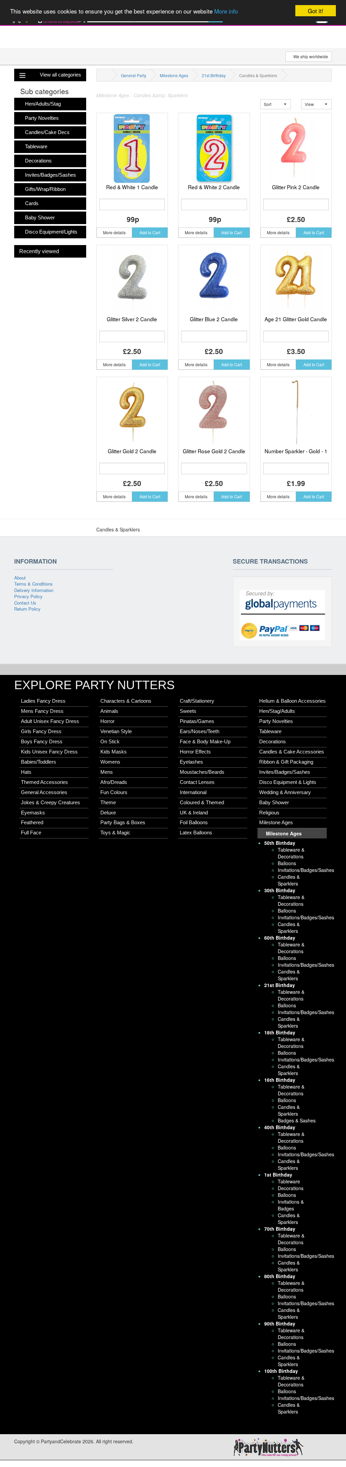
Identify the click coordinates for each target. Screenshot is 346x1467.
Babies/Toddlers (38, 762)
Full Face (31, 832)
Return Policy (27, 609)
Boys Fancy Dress (42, 741)
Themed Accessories (44, 782)
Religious (269, 812)
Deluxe (108, 812)
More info (226, 11)
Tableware (36, 146)
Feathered (32, 822)
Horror (107, 721)
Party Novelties (42, 118)
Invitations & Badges (291, 1205)
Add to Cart (150, 232)
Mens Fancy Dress (42, 711)
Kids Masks (113, 751)
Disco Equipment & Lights (287, 782)
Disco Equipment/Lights (51, 232)
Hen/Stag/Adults (277, 711)
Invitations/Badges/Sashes (306, 870)
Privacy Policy (28, 596)
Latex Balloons (196, 832)
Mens (106, 772)
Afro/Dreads (113, 782)
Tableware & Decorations (291, 853)
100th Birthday (281, 1370)
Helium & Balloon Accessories (292, 701)
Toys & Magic (115, 832)
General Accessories (44, 792)
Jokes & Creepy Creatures (50, 802)
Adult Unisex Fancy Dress (50, 721)
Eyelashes (191, 762)
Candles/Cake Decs (47, 132)
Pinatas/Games (197, 721)
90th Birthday (279, 1323)
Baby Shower (40, 217)
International (193, 792)
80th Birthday (279, 1276)
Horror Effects (195, 751)
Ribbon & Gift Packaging (286, 762)
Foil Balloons (194, 822)
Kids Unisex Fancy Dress (49, 751)
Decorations (38, 160)
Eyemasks (33, 812)
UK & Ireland (194, 812)
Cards (32, 203)
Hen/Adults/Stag (43, 104)
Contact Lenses (197, 782)
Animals (109, 711)
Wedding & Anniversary (285, 792)
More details (114, 232)
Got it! (315, 10)
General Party (133, 75)
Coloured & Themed (202, 802)
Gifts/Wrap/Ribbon (45, 189)
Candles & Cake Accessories (291, 751)
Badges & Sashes (297, 1120)
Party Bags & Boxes (122, 822)
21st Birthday (214, 75)
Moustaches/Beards (202, 772)
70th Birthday (279, 1228)
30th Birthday (279, 890)
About (20, 577)
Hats (26, 772)
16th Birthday (279, 1079)
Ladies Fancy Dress (43, 701)
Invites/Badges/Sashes (50, 175)
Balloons (287, 863)
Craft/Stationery (197, 701)
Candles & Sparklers (289, 880)
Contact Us (25, 602)
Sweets (188, 711)
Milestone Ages (174, 75)
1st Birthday (278, 1174)
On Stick (110, 741)
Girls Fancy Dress (41, 731)
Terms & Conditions (33, 584)
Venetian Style (116, 731)
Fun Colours (113, 792)
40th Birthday (279, 1127)
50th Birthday (279, 842)
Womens (110, 762)
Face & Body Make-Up (205, 741)
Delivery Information (33, 590)
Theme (108, 802)
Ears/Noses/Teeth (199, 731)
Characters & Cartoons (125, 701)
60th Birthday (279, 937)
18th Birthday (279, 1032)
